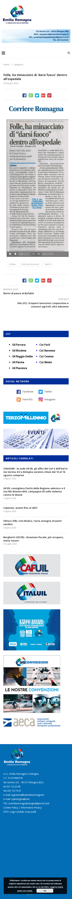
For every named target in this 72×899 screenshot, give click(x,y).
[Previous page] (10, 254)
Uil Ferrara (18, 344)
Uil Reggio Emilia (22, 356)
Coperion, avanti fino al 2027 (20, 507)
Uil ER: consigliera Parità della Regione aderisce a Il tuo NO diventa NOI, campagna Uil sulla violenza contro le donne (34, 491)
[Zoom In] (38, 254)
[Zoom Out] (33, 254)
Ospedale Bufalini (30, 264)
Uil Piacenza (19, 368)
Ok (45, 890)
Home (6, 64)
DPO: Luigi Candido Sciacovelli (19, 811)
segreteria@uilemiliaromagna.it (27, 794)
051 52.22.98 (13, 786)
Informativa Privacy (31, 807)
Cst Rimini (45, 362)
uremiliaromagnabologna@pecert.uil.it (28, 803)
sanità (48, 264)
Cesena (12, 264)
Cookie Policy (10, 807)
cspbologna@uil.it (20, 799)
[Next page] (15, 254)
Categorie (18, 64)
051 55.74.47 (14, 790)
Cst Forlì (44, 344)
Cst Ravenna (47, 350)
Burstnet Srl (40, 894)
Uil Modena (19, 350)
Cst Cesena (46, 356)
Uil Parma (18, 362)
